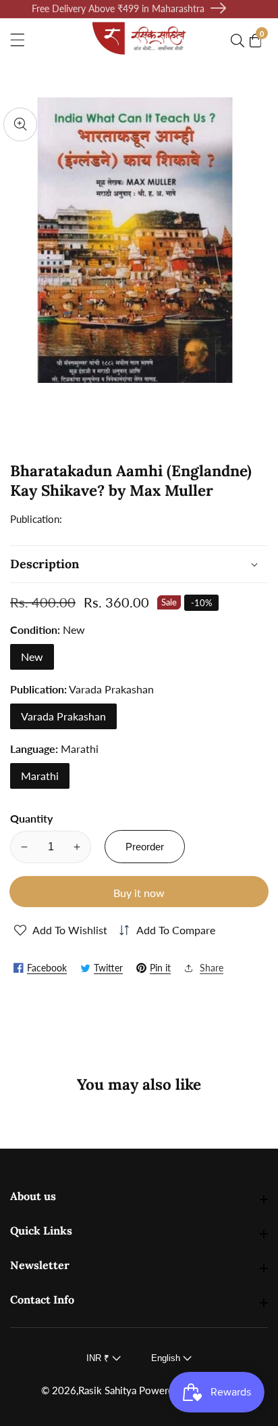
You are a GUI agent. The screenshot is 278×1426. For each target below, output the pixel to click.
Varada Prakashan (63, 716)
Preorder (145, 846)
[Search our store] (240, 40)
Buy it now (139, 892)
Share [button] (211, 967)
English (167, 1358)
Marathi (40, 775)
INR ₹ (99, 1358)
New (32, 656)
